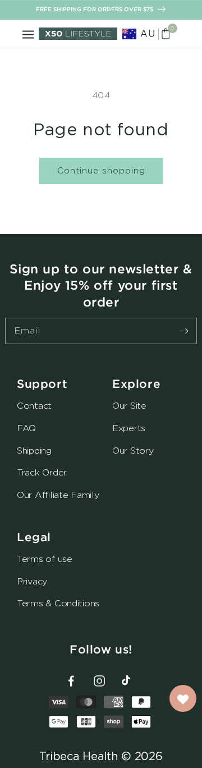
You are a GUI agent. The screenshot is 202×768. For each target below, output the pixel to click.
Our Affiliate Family (58, 495)
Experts (128, 428)
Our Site (129, 405)
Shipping (34, 450)
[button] (28, 34)
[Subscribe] (184, 330)
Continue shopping (101, 170)
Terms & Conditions (58, 603)
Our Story (133, 450)
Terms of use (44, 559)
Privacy (32, 581)
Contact (34, 405)
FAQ (26, 428)
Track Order (42, 472)
